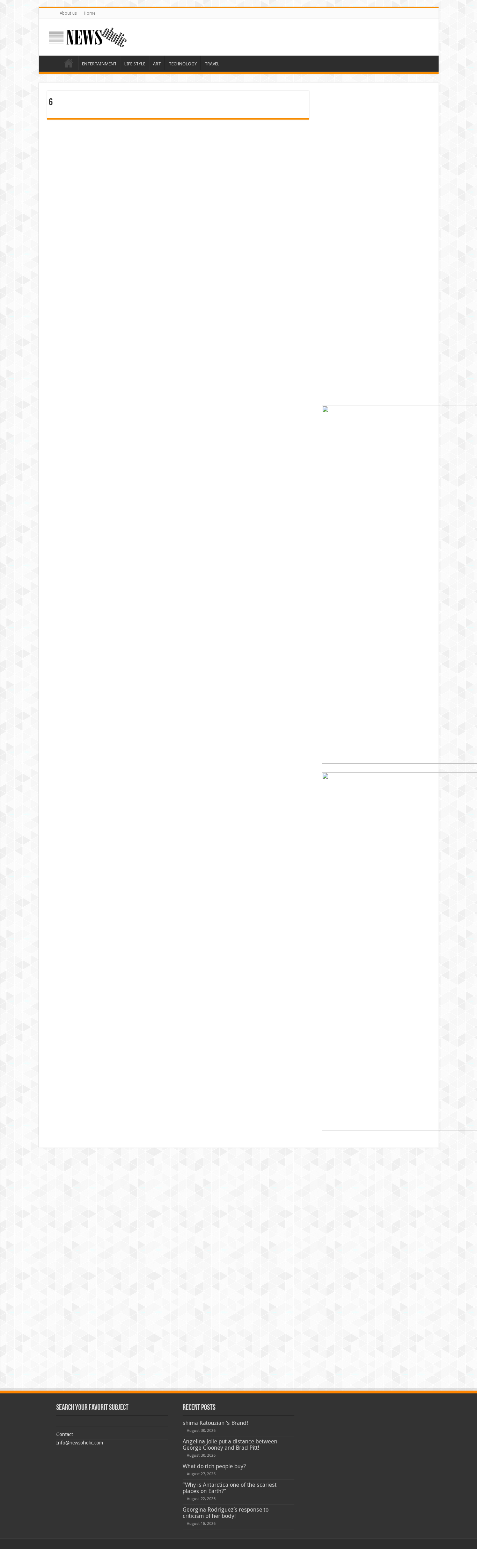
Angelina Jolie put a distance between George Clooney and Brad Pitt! (230, 1444)
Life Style (134, 63)
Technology (183, 63)
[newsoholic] (87, 37)
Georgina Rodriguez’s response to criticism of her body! (226, 1512)
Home (89, 13)
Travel (212, 63)
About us (68, 13)
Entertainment (99, 63)
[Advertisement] (376, 134)
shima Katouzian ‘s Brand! (215, 1423)
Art (157, 63)
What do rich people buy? (214, 1466)
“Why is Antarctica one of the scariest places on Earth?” (230, 1488)
